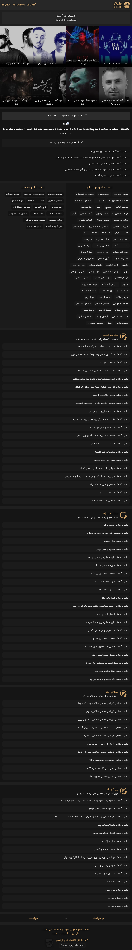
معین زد (88, 239)
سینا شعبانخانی (120, 317)
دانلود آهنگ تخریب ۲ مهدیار (114, 363)
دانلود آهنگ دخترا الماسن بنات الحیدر (108, 164)
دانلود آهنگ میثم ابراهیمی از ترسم (110, 395)
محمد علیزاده (90, 233)
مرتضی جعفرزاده (120, 214)
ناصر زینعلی (112, 265)
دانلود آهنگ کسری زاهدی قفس (111, 590)
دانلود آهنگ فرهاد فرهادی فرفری (111, 849)
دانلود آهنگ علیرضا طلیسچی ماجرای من (108, 557)
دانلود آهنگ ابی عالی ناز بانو (113, 493)
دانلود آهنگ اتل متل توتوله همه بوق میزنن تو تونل (101, 387)
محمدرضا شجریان (85, 194)
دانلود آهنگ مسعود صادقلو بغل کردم (108, 809)
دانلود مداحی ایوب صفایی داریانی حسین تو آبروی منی (100, 606)
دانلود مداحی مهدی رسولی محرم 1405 (109, 776)
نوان (126, 271)
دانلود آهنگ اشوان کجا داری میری (110, 833)
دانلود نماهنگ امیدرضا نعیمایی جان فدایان (106, 663)
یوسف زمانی (122, 207)
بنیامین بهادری (95, 323)
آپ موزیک (99, 918)
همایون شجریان (86, 259)
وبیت (54, 934)
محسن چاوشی (121, 194)
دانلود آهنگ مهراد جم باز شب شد (111, 565)
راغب (98, 207)
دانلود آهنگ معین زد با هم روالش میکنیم (106, 647)
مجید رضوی (102, 214)
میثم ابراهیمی (120, 220)
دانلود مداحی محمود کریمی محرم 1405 (108, 760)
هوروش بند (105, 297)
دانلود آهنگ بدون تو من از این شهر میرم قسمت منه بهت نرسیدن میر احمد (90, 817)
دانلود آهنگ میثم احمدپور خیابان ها (108, 152)
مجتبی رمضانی (34, 226)
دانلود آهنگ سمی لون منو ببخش (111, 460)
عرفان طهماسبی (111, 271)
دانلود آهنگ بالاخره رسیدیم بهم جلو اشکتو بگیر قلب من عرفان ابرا (94, 801)
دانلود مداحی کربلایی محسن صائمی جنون (107, 711)
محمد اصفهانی (120, 304)
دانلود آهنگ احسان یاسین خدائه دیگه (108, 484)
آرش (74, 214)
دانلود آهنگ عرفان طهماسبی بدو (111, 671)
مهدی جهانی (121, 278)
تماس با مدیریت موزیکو (72, 945)
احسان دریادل (102, 304)
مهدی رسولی (13, 194)
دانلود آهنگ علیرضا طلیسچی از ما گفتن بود (106, 622)
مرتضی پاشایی (82, 278)
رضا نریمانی (56, 207)
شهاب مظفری (85, 220)
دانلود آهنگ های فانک (116, 882)
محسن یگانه (103, 220)
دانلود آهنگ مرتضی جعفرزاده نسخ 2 (110, 501)
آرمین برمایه (102, 317)
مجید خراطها (105, 310)
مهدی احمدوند (120, 259)
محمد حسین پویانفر (34, 194)
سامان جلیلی (102, 239)
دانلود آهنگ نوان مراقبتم (115, 841)
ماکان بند (99, 201)
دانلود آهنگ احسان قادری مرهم (111, 614)
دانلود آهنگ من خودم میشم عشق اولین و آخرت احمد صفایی (96, 170)
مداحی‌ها (6, 5)
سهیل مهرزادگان (102, 278)
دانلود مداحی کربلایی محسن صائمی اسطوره (106, 736)
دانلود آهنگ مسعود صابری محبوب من (108, 411)
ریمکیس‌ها (19, 5)
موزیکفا (33, 918)
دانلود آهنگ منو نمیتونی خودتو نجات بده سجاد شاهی (100, 379)
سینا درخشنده (89, 291)
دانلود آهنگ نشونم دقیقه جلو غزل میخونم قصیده (102, 403)
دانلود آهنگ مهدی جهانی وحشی (111, 866)
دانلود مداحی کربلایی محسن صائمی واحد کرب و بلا (103, 703)
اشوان (125, 284)
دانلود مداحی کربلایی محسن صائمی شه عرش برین (103, 719)
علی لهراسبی (78, 265)
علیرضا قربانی (95, 265)
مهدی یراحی (122, 323)
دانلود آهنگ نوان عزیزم (116, 541)
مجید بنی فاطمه (36, 201)
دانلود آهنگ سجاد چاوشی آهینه (111, 452)
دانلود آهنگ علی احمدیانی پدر (113, 825)
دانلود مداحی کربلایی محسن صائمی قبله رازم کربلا (103, 752)
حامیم (125, 265)
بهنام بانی (93, 271)
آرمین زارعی (84, 246)
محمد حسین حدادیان (34, 220)
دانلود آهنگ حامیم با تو (116, 525)
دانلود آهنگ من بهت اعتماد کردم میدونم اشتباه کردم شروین (96, 476)
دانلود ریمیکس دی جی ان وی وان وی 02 (107, 533)
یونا (110, 323)
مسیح (108, 207)
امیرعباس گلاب (120, 246)
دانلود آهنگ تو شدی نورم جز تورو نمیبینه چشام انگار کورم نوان (95, 857)
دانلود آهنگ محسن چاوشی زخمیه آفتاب (107, 630)
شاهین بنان (122, 291)
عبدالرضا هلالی (55, 214)
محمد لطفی (89, 310)
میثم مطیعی (55, 220)
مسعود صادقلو (83, 201)
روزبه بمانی (106, 291)
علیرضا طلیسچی (120, 226)
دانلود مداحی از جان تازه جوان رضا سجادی (107, 744)
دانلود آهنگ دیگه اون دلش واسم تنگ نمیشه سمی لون (99, 354)
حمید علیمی (37, 214)
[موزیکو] (122, 4)
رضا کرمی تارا (86, 252)
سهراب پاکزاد (121, 297)
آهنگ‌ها (31, 5)
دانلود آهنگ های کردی (116, 890)
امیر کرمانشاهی (54, 226)
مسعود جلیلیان (83, 304)
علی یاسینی (102, 252)
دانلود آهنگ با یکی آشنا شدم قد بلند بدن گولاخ (104, 468)
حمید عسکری (121, 233)
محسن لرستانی (101, 246)
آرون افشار (103, 259)
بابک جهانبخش (120, 239)
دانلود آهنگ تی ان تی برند (115, 598)
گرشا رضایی (86, 214)
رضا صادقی (86, 207)
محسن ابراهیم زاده (118, 201)
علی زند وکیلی (77, 271)
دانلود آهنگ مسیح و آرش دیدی (112, 549)
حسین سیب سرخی (18, 214)
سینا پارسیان (121, 310)
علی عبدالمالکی (110, 284)
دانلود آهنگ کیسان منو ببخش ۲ (111, 874)
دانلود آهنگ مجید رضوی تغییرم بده (110, 655)
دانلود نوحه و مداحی (117, 898)
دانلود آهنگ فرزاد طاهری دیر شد (111, 582)
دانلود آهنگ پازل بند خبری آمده (111, 176)
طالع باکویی (40, 207)
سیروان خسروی (90, 284)
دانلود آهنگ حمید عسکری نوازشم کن (109, 444)
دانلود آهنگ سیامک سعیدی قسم (110, 639)
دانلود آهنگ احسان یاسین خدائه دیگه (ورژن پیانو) (102, 436)
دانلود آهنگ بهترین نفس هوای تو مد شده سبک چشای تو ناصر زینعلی (91, 158)
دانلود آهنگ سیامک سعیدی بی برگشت (108, 574)
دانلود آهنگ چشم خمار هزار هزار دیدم (109, 428)
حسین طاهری (55, 201)
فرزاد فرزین (78, 226)
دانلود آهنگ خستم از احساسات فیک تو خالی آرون (103, 346)
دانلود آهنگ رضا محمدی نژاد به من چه (109, 679)
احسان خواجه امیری (98, 226)
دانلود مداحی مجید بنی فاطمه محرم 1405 (107, 768)
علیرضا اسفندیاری (21, 207)
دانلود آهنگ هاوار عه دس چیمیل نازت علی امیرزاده (102, 371)
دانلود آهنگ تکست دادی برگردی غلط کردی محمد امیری (100, 420)
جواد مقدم (17, 201)
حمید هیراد (103, 194)
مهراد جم (90, 297)
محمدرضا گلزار (85, 317)
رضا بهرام (106, 233)
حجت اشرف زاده (120, 252)
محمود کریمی (55, 194)
